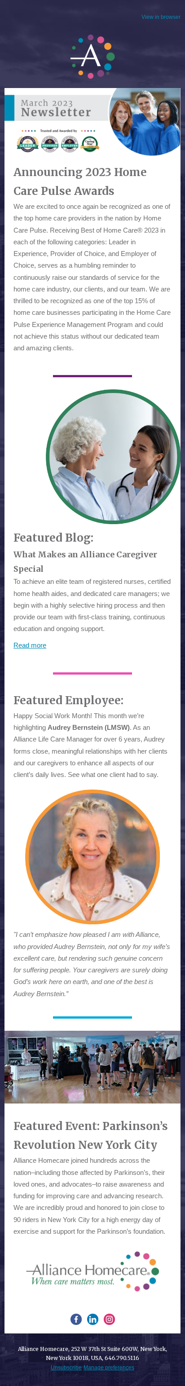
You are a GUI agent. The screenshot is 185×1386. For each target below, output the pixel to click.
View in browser (161, 17)
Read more (29, 645)
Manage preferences (109, 1367)
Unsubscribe (66, 1367)
